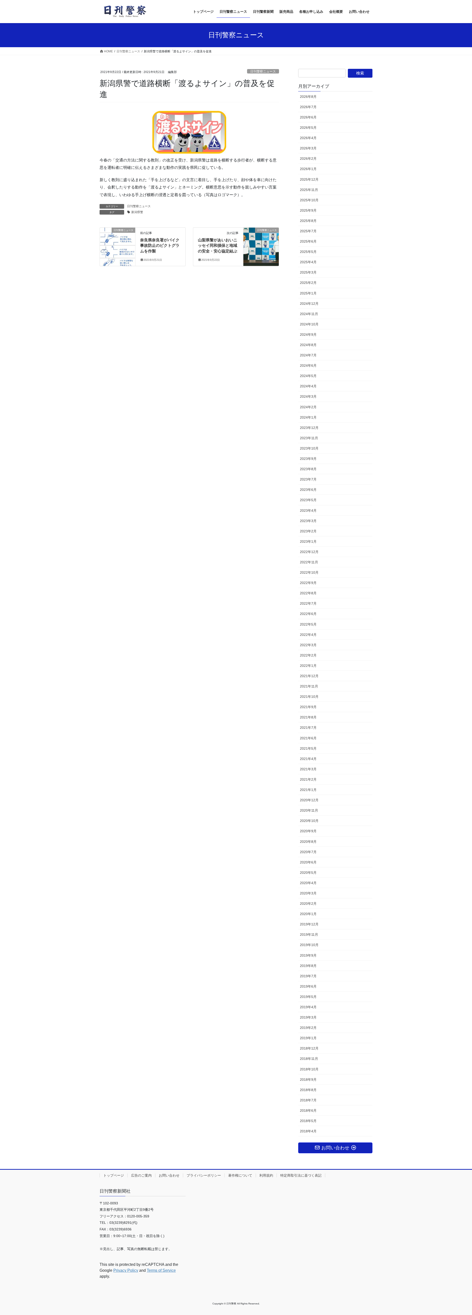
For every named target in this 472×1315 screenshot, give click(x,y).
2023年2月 (308, 531)
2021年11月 (309, 686)
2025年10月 (309, 200)
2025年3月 (308, 272)
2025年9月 (308, 210)
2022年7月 (308, 603)
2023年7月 (308, 479)
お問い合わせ (169, 1175)
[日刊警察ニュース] (117, 246)
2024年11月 (309, 314)
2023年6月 (308, 490)
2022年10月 (309, 572)
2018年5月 (308, 1121)
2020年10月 (309, 821)
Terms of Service (161, 1270)
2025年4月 (308, 262)
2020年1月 (308, 914)
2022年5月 (308, 624)
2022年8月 (308, 593)
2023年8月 (308, 469)
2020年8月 (308, 842)
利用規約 (266, 1175)
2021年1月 (308, 790)
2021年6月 (308, 738)
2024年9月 (308, 334)
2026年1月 (308, 169)
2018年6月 (308, 1110)
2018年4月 (308, 1131)
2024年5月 (308, 376)
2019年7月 (308, 976)
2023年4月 (308, 510)
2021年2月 (308, 779)
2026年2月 (308, 159)
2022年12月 (309, 552)
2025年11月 (309, 190)
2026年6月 (308, 117)
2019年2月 (308, 1028)
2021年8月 (308, 717)
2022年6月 (308, 614)
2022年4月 (308, 635)
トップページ (113, 1175)
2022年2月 (308, 655)
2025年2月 (308, 283)
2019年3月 (308, 1017)
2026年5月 (308, 128)
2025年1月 (308, 293)
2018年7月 (308, 1100)
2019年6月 (308, 986)
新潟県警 (137, 212)
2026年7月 (308, 107)
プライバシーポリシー (204, 1175)
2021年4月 (308, 759)
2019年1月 (308, 1038)
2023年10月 (309, 448)
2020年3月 (308, 893)
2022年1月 (308, 666)
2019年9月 (308, 955)
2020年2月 (308, 904)
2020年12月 (309, 800)
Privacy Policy (125, 1270)
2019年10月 (309, 945)
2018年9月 (308, 1079)
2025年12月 (309, 179)
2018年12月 (309, 1048)
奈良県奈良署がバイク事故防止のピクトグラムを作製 (159, 245)
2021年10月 (309, 697)
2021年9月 (308, 707)
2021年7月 (308, 728)
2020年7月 (308, 852)
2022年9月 (308, 583)
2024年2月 (308, 407)
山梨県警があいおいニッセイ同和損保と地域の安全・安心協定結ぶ (217, 245)
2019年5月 (308, 997)
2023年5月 (308, 500)
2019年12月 (309, 924)
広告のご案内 (141, 1175)
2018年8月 (308, 1090)
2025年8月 (308, 221)
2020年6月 (308, 862)
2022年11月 (309, 562)
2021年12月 (309, 676)
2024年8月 (308, 345)
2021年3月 (308, 769)
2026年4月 (308, 138)
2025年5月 (308, 252)
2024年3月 (308, 396)
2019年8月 (308, 966)
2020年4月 (308, 883)
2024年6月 (308, 365)
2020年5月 (308, 873)
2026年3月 (308, 148)
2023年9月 (308, 459)
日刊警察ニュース (263, 71)
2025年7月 (308, 231)
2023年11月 (309, 438)
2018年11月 (309, 1059)
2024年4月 (308, 386)
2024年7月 (308, 355)
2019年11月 (309, 934)
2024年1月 (308, 417)
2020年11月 (309, 810)
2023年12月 (309, 428)
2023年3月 (308, 521)
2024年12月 (309, 304)
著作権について (240, 1175)
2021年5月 (308, 748)
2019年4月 (308, 1007)
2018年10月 (309, 1069)
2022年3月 (308, 645)
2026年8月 (308, 97)
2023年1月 (308, 541)
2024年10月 (309, 324)
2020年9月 (308, 831)
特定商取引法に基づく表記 (301, 1175)
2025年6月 (308, 241)
